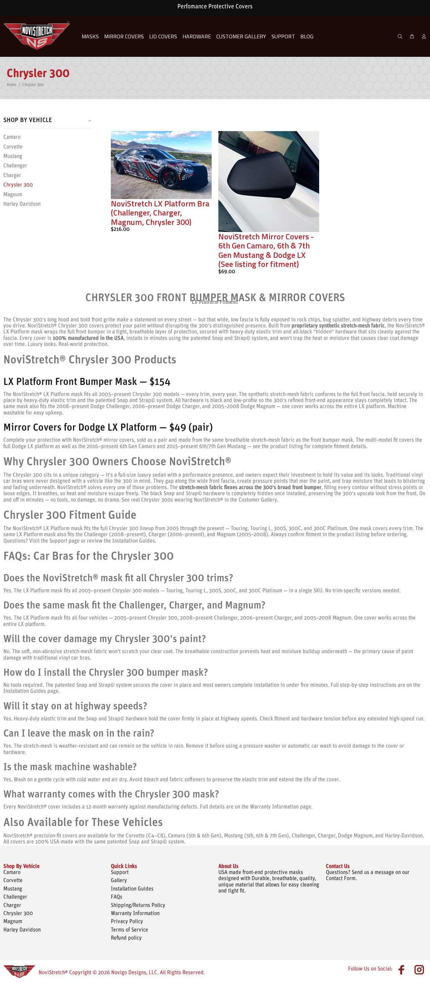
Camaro (11, 137)
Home (11, 85)
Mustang (12, 156)
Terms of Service (129, 930)
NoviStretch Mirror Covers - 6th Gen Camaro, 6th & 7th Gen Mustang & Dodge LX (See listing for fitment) (266, 250)
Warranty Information (135, 913)
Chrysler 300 (18, 185)
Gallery (119, 880)
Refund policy (126, 938)
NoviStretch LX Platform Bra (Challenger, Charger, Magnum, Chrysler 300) (160, 212)
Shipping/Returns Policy (138, 905)
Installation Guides (133, 541)
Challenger (15, 166)
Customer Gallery (257, 500)
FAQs (116, 897)
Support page (64, 541)
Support (120, 872)
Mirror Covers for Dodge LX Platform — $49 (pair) (108, 428)
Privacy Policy (127, 922)
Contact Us (338, 866)
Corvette (13, 147)
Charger (12, 176)
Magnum (12, 195)
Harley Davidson (22, 204)
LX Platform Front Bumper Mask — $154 (87, 382)
